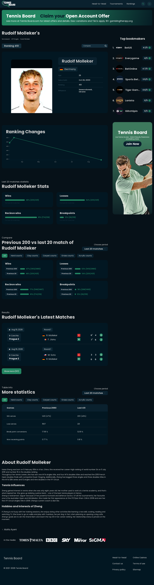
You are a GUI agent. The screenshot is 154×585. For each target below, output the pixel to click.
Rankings (131, 3)
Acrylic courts (85, 255)
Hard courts (16, 255)
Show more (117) (11, 371)
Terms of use (139, 563)
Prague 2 (14, 338)
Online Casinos (140, 557)
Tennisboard (6, 39)
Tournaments (116, 3)
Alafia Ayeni (10, 529)
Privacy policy (118, 569)
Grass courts (67, 255)
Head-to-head (119, 557)
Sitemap (137, 569)
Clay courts (32, 255)
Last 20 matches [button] (93, 248)
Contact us (117, 563)
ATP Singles (15, 39)
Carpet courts (49, 255)
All (4, 255)
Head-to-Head (99, 3)
